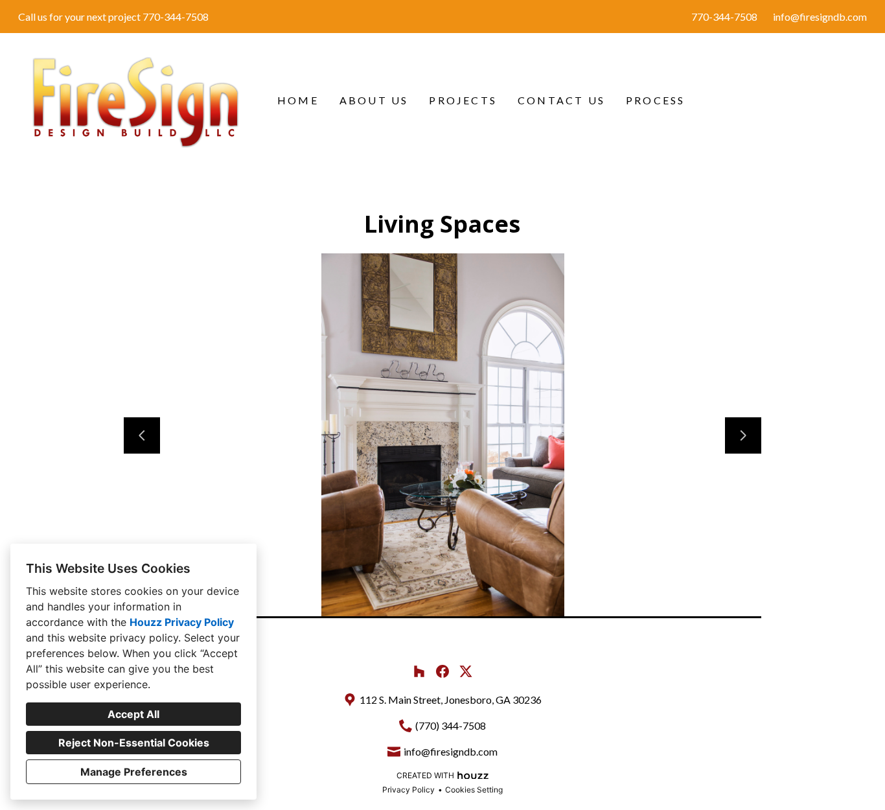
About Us (374, 100)
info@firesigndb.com (820, 16)
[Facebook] (442, 671)
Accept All (133, 714)
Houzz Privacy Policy (182, 622)
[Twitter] (466, 671)
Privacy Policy (408, 789)
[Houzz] (419, 671)
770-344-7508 (724, 16)
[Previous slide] (142, 435)
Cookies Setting (474, 789)
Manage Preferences (133, 771)
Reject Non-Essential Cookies (133, 742)
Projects (463, 100)
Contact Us (561, 100)
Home (298, 100)
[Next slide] (743, 435)
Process (655, 100)
